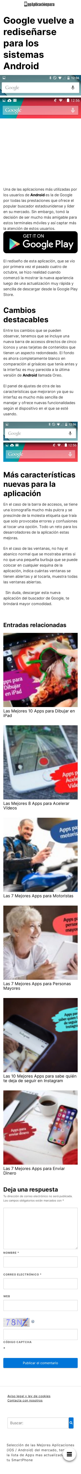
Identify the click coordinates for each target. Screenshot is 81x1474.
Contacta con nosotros (25, 1400)
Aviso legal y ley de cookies (28, 1396)
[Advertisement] (40, 154)
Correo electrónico (22, 1274)
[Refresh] (33, 1321)
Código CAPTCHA (17, 1342)
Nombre (11, 1252)
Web (6, 1296)
